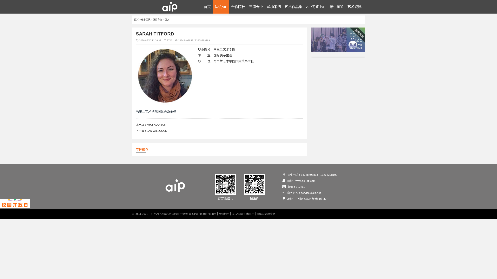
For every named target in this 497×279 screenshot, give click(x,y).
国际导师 (157, 19)
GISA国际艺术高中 (243, 213)
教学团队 (145, 19)
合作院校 (238, 7)
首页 (207, 7)
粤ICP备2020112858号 (202, 213)
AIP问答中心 (316, 7)
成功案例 (274, 7)
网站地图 (224, 213)
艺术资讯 (354, 7)
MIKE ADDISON (156, 124)
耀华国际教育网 (265, 213)
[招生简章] (338, 51)
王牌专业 (256, 7)
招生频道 (337, 7)
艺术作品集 (293, 7)
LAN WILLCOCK (157, 130)
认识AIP (221, 7)
